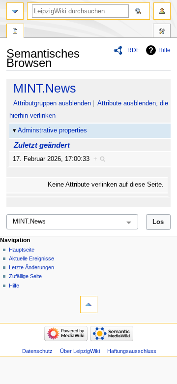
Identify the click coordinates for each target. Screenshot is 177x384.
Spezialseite (15, 32)
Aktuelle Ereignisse (31, 258)
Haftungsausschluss (131, 351)
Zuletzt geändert (42, 145)
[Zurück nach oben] (88, 304)
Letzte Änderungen (31, 267)
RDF (133, 50)
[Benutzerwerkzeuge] (162, 11)
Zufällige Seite (25, 276)
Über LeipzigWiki (80, 351)
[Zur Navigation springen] (15, 11)
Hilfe (164, 50)
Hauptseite (21, 250)
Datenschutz (37, 351)
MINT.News (44, 88)
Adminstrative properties (52, 130)
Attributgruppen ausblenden (52, 103)
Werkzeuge (161, 32)
